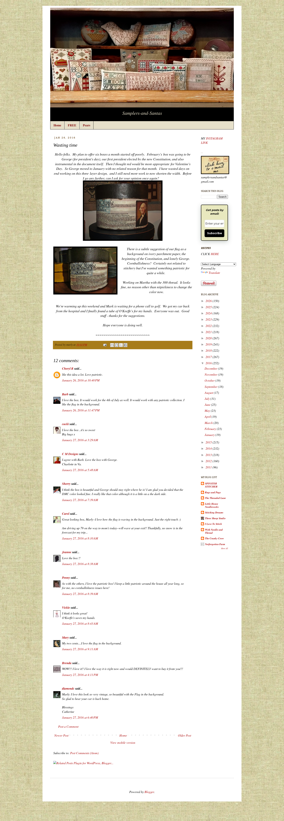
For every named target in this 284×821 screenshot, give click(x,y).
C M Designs (70, 454)
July (207, 398)
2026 (209, 301)
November (211, 374)
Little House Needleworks (212, 505)
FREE (72, 125)
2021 (209, 332)
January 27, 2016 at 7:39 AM (80, 500)
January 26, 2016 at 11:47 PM (80, 410)
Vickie (66, 607)
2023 (209, 319)
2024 (209, 313)
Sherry (66, 484)
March (209, 423)
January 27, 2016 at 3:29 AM (80, 440)
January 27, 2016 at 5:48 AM (80, 470)
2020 (209, 338)
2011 (209, 467)
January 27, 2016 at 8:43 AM (80, 623)
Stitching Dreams (214, 512)
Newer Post (61, 735)
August (209, 393)
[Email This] (112, 345)
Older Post (184, 735)
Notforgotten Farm (215, 544)
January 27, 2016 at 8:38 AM (80, 564)
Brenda (66, 663)
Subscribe (214, 233)
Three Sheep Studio (215, 518)
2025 (209, 307)
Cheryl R (67, 368)
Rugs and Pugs (213, 492)
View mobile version (122, 742)
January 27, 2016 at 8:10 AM (80, 538)
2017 (209, 357)
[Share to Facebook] (125, 345)
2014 (209, 448)
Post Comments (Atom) (84, 753)
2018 (209, 350)
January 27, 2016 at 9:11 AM (80, 649)
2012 (209, 461)
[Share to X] (121, 345)
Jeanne (66, 552)
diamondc (68, 688)
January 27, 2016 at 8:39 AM (80, 594)
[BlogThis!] (116, 345)
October (210, 380)
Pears (86, 125)
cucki (65, 424)
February (210, 429)
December (211, 368)
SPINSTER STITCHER (211, 485)
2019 (209, 344)
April (208, 416)
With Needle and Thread (214, 531)
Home (57, 125)
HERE (215, 254)
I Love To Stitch (213, 524)
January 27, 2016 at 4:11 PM (80, 675)
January (210, 435)
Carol (65, 513)
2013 (209, 455)
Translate (214, 273)
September (211, 387)
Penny (66, 577)
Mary (65, 637)
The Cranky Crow (214, 538)
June (207, 404)
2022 (209, 326)
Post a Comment (68, 726)
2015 (209, 442)
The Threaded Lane (215, 498)
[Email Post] (104, 344)
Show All (224, 548)
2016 (209, 363)
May (207, 410)
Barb (65, 394)
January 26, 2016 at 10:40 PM (80, 380)
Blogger (149, 792)
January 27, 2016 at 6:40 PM (80, 717)
